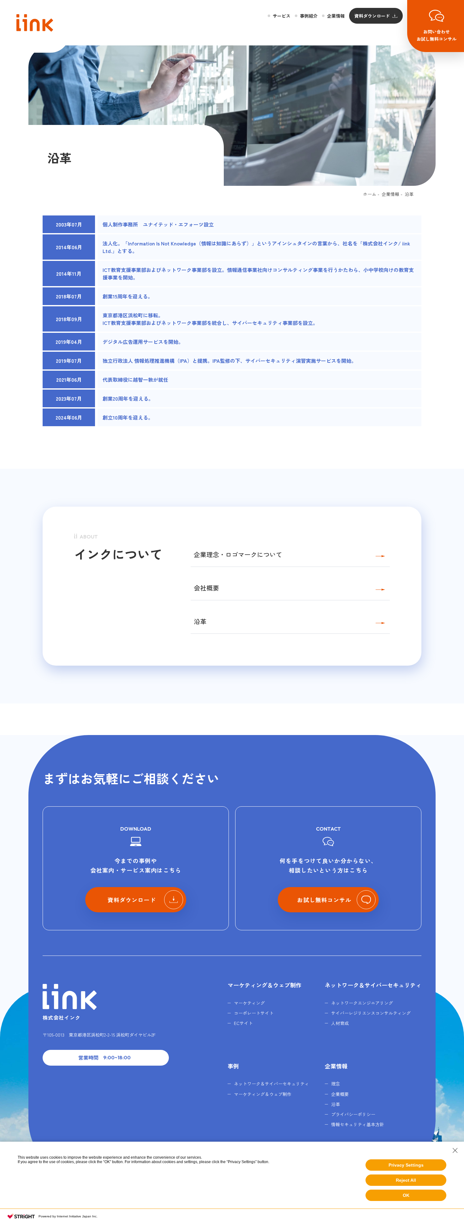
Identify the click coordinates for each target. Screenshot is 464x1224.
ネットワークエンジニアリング (362, 1003)
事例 (233, 1066)
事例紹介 (309, 16)
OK (406, 1195)
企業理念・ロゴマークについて (238, 554)
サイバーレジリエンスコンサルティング (371, 1013)
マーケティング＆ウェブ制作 (264, 985)
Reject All (406, 1180)
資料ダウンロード (372, 16)
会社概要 (206, 587)
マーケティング (249, 1003)
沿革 (200, 621)
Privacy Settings (406, 1165)
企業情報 (336, 16)
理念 (335, 1083)
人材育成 (340, 1023)
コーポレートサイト (254, 1013)
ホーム (369, 194)
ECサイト (243, 1023)
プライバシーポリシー (353, 1114)
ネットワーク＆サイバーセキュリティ (373, 985)
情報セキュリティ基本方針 (357, 1124)
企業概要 (340, 1094)
